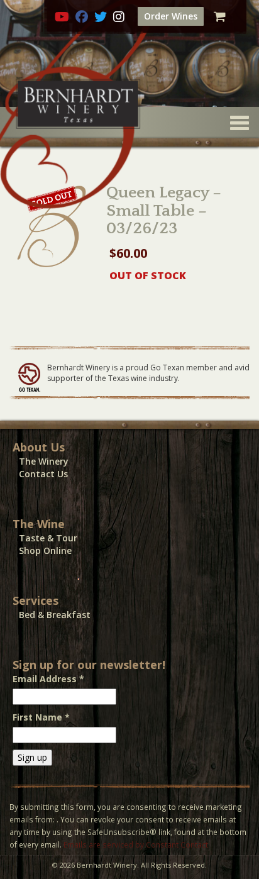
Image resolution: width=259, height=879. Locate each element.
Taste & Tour (48, 538)
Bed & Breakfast (55, 615)
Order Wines (170, 16)
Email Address (48, 679)
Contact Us (43, 474)
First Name (41, 717)
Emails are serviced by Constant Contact (135, 844)
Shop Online (45, 550)
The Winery (44, 461)
